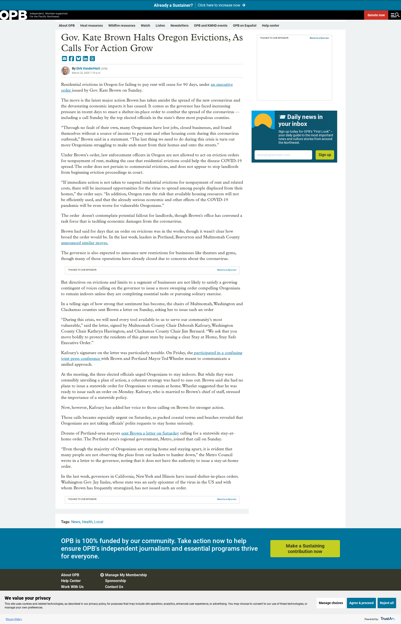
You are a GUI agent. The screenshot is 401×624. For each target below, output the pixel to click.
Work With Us (72, 587)
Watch (145, 25)
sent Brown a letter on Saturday (150, 433)
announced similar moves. (84, 242)
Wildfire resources (121, 25)
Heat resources (91, 25)
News (75, 522)
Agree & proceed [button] (361, 603)
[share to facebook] (71, 58)
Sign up (325, 155)
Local (98, 522)
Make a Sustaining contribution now (305, 548)
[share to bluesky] (78, 58)
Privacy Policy (14, 619)
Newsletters (179, 25)
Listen (160, 25)
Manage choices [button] (331, 603)
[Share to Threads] (92, 58)
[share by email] (64, 58)
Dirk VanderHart (88, 68)
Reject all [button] (387, 603)
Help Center (71, 581)
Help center (270, 25)
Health (87, 522)
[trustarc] (387, 619)
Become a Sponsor (226, 270)
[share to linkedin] (85, 58)
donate (376, 15)
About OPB (67, 25)
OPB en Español (244, 25)
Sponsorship (115, 581)
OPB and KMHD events (210, 25)
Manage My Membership (126, 575)
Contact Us (114, 587)
